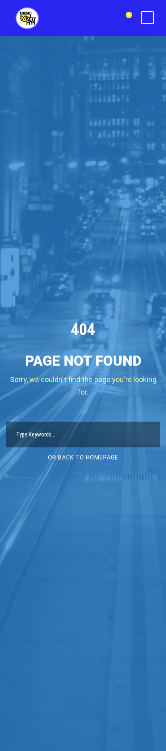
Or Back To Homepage (83, 457)
